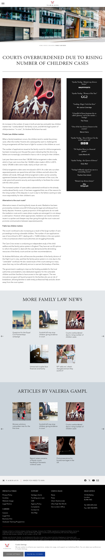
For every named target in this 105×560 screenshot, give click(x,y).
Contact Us (35, 510)
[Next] (102, 336)
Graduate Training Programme (13, 522)
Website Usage (8, 501)
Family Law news (61, 45)
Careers (5, 513)
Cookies (5, 498)
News (45, 45)
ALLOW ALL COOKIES (35, 554)
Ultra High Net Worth (58, 504)
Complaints (35, 507)
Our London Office (58, 507)
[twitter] (89, 480)
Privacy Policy (7, 495)
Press (53, 498)
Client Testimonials (58, 501)
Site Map (34, 513)
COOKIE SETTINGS (13, 554)
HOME (41, 45)
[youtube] (93, 480)
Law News (51, 45)
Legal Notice (7, 504)
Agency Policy (36, 504)
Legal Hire (6, 516)
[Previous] (2, 336)
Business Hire (7, 519)
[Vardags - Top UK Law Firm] (52, 5)
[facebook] (85, 480)
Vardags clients (36, 495)
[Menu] (3, 3)
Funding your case (38, 498)
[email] (97, 480)
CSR (32, 501)
